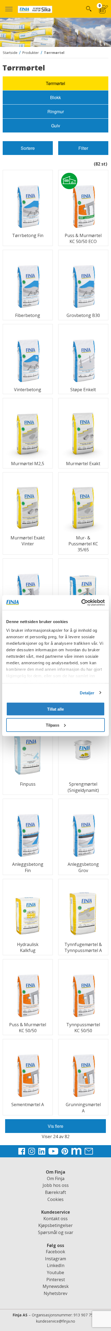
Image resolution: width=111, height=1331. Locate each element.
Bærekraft (55, 1192)
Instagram (55, 1259)
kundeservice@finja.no (55, 1321)
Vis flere (55, 1126)
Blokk (55, 97)
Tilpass (52, 725)
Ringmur (55, 111)
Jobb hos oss (56, 1185)
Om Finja (55, 1178)
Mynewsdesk (56, 1286)
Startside (10, 52)
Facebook (55, 1252)
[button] (9, 9)
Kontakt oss (55, 1219)
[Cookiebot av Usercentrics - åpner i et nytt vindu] (81, 602)
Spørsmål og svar (55, 1232)
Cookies (55, 1199)
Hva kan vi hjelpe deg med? (88, 9)
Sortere (28, 148)
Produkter (30, 52)
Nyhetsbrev (55, 1293)
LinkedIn (55, 1265)
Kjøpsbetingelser (55, 1225)
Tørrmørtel (54, 52)
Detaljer (87, 692)
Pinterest (55, 1280)
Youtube (55, 1272)
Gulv (55, 125)
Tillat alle (55, 709)
